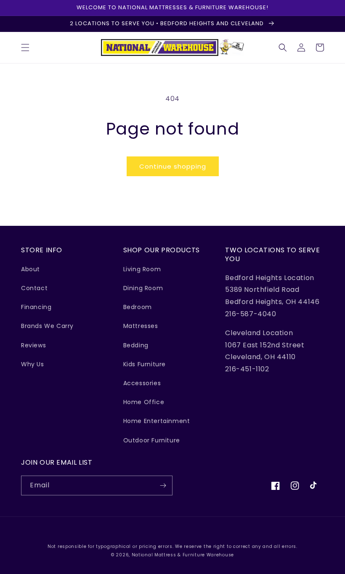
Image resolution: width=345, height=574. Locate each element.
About (30, 269)
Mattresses (140, 326)
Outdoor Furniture (151, 440)
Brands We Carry (47, 326)
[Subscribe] (163, 485)
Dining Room (143, 288)
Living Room (142, 269)
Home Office (144, 402)
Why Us (32, 364)
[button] (25, 47)
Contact (34, 288)
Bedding (136, 345)
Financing (36, 307)
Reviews (33, 345)
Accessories (142, 383)
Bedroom (137, 307)
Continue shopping (172, 166)
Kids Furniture (144, 364)
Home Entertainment (156, 421)
